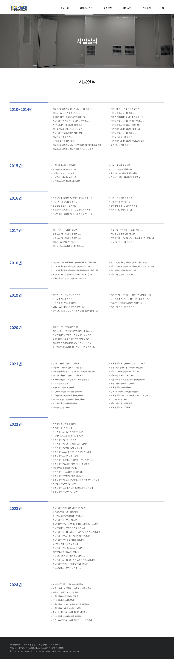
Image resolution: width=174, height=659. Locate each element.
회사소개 (64, 8)
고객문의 (146, 8)
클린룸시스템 (86, 8)
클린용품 (107, 8)
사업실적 (127, 8)
